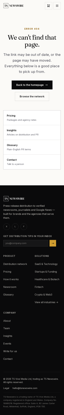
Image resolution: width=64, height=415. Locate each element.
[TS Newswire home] (13, 5)
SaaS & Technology (46, 264)
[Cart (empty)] (48, 5)
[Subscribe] (53, 243)
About (7, 320)
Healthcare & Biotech (47, 279)
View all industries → (46, 302)
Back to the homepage (30, 84)
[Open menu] (57, 5)
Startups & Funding (46, 271)
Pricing (7, 271)
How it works (11, 279)
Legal (6, 388)
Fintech (39, 287)
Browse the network (32, 96)
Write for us (10, 351)
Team (6, 328)
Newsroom (9, 287)
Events (7, 343)
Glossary (8, 294)
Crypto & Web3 (43, 294)
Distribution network (15, 264)
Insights (7, 335)
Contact (7, 358)
